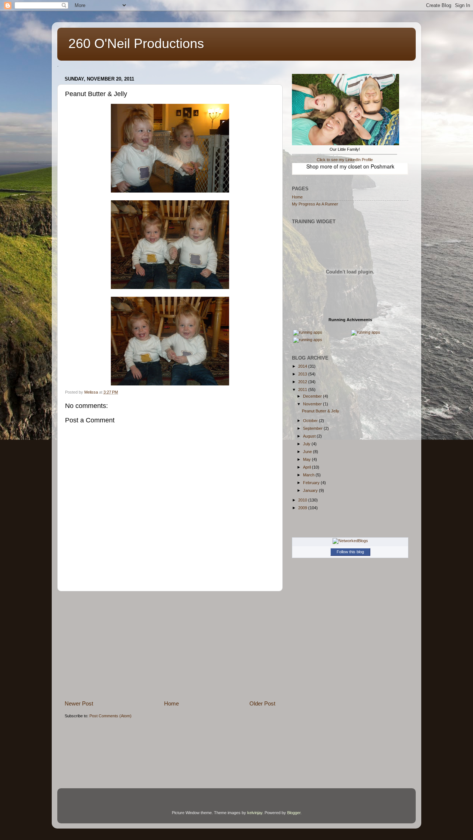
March (309, 475)
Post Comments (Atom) (110, 716)
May (307, 459)
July (307, 444)
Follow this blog (350, 552)
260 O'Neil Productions (136, 43)
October (311, 420)
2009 (303, 508)
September (313, 428)
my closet (351, 166)
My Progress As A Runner (315, 204)
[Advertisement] (170, 645)
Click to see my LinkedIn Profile (345, 159)
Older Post (262, 703)
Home (171, 703)
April (307, 467)
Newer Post (79, 703)
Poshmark (382, 166)
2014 (303, 366)
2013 (303, 374)
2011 (303, 389)
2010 (303, 500)
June (308, 451)
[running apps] (307, 332)
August (310, 436)
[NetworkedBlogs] (350, 540)
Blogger (293, 812)
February (312, 482)
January (311, 490)
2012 (303, 382)
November (313, 404)
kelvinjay (254, 812)
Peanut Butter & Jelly (320, 411)
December (313, 396)
